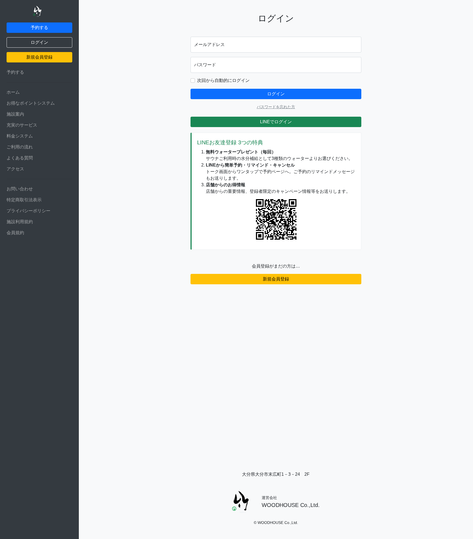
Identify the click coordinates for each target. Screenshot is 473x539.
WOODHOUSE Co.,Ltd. (291, 505)
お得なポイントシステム (31, 103)
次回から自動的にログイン (223, 80)
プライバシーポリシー (28, 210)
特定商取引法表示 (24, 199)
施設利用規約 (20, 221)
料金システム (20, 136)
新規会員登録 (39, 57)
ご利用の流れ (20, 147)
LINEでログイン (276, 121)
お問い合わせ (20, 189)
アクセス (15, 169)
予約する (39, 27)
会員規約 (15, 232)
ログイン (39, 42)
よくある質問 (20, 158)
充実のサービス (22, 125)
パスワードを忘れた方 (276, 107)
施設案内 (15, 114)
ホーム (13, 92)
